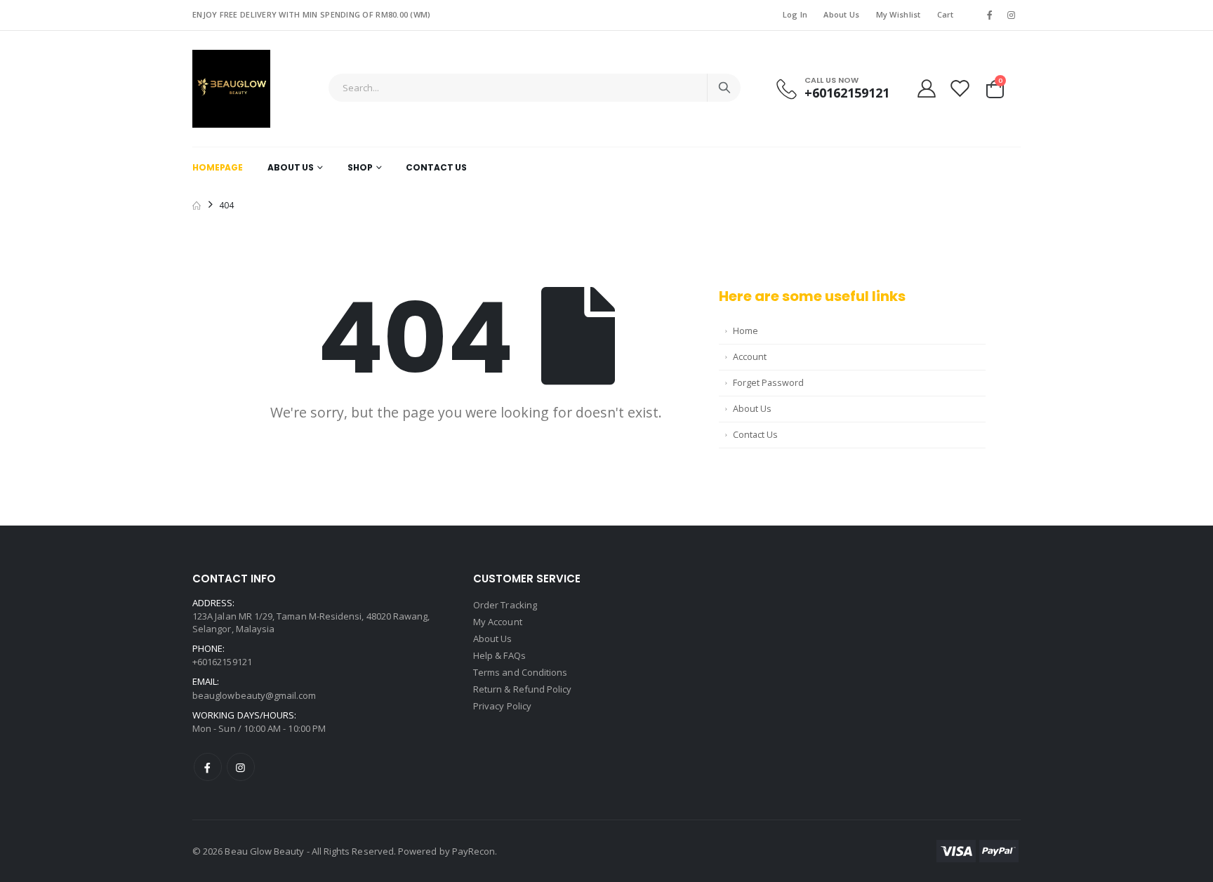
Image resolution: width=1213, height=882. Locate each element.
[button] (995, 87)
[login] (926, 88)
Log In (795, 14)
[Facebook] (208, 767)
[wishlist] (959, 88)
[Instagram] (241, 767)
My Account (497, 621)
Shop (360, 167)
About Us (841, 14)
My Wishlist (898, 14)
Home (745, 331)
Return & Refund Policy (522, 689)
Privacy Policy (502, 706)
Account (750, 357)
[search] (724, 88)
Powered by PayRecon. (447, 851)
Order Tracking (505, 605)
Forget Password (768, 383)
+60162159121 (846, 93)
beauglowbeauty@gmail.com (254, 695)
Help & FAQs (499, 655)
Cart (945, 14)
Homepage (217, 167)
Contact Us (436, 167)
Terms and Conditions (520, 672)
